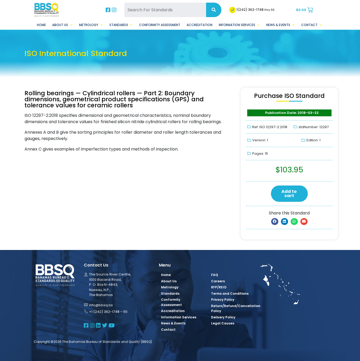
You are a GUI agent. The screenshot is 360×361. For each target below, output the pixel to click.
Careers (218, 281)
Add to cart (289, 193)
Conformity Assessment (159, 25)
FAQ (214, 275)
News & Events (278, 25)
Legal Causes (222, 323)
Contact (309, 25)
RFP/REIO (218, 287)
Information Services (237, 25)
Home (41, 25)
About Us (60, 25)
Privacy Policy (222, 299)
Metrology (88, 25)
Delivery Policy (223, 317)
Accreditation (199, 25)
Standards (118, 25)
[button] (274, 221)
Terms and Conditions (230, 293)
